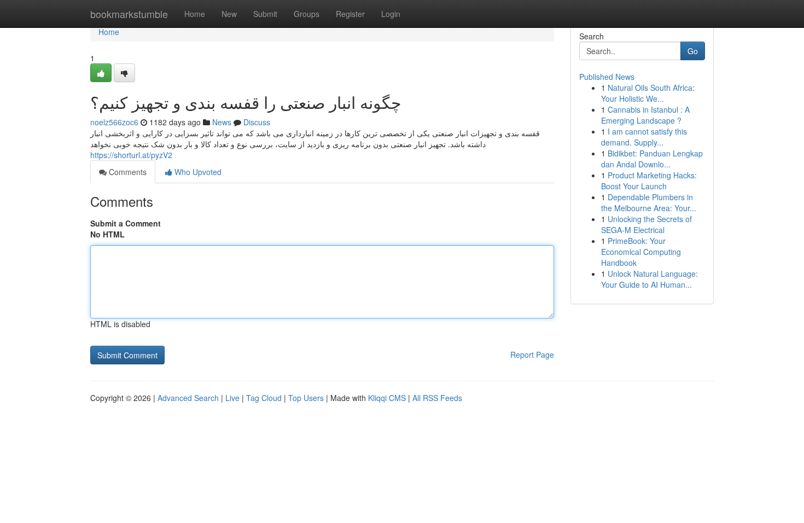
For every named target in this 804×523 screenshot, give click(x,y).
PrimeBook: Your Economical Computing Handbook (641, 251)
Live (232, 397)
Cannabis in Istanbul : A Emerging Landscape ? (645, 115)
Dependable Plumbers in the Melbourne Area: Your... (648, 202)
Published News (606, 76)
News (221, 122)
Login (390, 13)
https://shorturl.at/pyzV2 (131, 154)
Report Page (532, 354)
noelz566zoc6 (114, 122)
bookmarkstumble (129, 14)
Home (194, 13)
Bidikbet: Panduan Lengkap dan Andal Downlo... (652, 159)
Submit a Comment (125, 223)
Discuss (256, 122)
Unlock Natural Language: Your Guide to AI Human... (649, 279)
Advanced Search (188, 397)
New (229, 13)
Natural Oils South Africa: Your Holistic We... (648, 93)
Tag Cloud (264, 397)
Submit (265, 13)
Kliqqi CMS (387, 397)
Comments (127, 171)
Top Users (306, 397)
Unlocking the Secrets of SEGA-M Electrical (646, 224)
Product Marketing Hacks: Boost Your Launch (649, 180)
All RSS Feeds (437, 397)
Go (693, 50)
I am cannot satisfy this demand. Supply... (644, 137)
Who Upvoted (197, 171)
